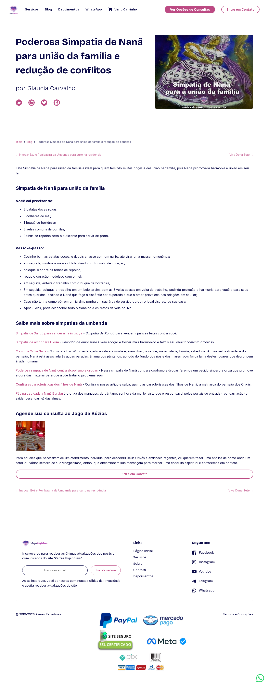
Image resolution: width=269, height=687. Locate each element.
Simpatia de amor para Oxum (37, 342)
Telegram (206, 581)
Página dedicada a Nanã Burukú (39, 393)
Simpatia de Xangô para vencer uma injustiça (49, 333)
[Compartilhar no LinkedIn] (31, 102)
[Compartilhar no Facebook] (57, 102)
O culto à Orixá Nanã (31, 351)
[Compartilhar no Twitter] (44, 102)
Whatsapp (206, 590)
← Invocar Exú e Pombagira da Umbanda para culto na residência (58, 154)
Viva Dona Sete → (241, 154)
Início (19, 141)
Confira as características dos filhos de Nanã (49, 384)
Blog (29, 141)
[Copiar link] (19, 102)
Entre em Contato (134, 474)
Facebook (206, 552)
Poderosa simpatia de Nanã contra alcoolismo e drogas (57, 370)
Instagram (207, 562)
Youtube (205, 571)
